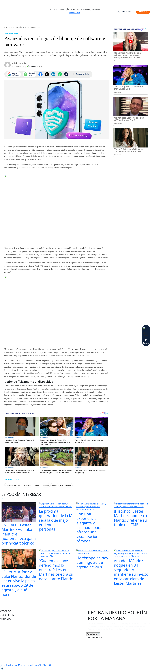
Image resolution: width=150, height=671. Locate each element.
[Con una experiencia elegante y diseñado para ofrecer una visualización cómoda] (93, 507)
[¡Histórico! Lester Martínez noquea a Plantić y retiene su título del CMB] (131, 505)
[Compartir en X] (47, 74)
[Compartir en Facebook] (40, 74)
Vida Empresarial (33, 27)
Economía (17, 27)
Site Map (43, 665)
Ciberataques (27, 485)
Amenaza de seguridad (12, 485)
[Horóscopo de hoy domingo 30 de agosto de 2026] (93, 552)
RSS (49, 665)
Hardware (37, 485)
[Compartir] (60, 74)
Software (54, 485)
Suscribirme (92, 634)
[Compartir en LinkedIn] (53, 74)
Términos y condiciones (28, 665)
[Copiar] (66, 74)
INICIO (7, 27)
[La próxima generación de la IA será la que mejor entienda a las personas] (56, 505)
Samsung (46, 485)
